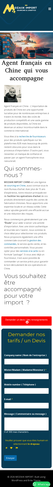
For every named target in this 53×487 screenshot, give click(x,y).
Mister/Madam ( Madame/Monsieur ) (25, 370)
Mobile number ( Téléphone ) (20, 384)
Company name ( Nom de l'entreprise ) (25, 355)
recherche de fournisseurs (32, 136)
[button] (41, 484)
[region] (26, 45)
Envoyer (10, 458)
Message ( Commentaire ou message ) (25, 414)
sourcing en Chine (16, 185)
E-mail (8, 399)
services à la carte (28, 250)
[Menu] (49, 9)
